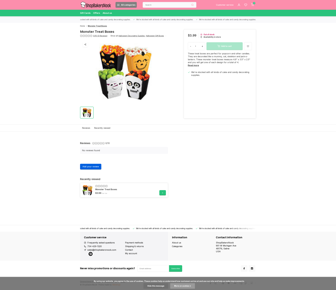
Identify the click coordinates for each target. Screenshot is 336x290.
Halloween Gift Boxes (155, 36)
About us (107, 13)
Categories (177, 246)
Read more (193, 65)
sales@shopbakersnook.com (101, 250)
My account (131, 253)
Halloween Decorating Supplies (132, 36)
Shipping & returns (134, 246)
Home (82, 26)
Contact (129, 250)
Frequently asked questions (101, 242)
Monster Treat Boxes (97, 26)
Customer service (224, 5)
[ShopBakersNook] (96, 5)
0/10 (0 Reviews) (100, 36)
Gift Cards (85, 13)
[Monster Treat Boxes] (87, 190)
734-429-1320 (94, 246)
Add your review (90, 166)
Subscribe (175, 268)
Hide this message (155, 286)
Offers (96, 13)
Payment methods (134, 242)
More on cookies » (182, 286)
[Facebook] (244, 268)
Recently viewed (102, 128)
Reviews (86, 128)
